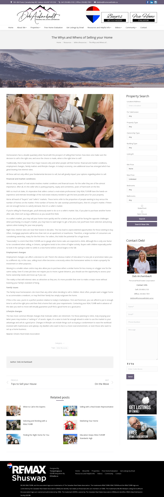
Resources (67, 42)
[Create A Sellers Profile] (142, 428)
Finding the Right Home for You (36, 435)
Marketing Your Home (89, 421)
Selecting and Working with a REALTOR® (35, 422)
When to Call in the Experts (34, 407)
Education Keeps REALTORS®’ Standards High (92, 436)
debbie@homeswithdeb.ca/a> (142, 298)
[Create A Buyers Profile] (142, 403)
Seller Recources (62, 348)
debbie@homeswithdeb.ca (107, 2)
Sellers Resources (80, 42)
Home (59, 42)
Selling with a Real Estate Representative (96, 407)
